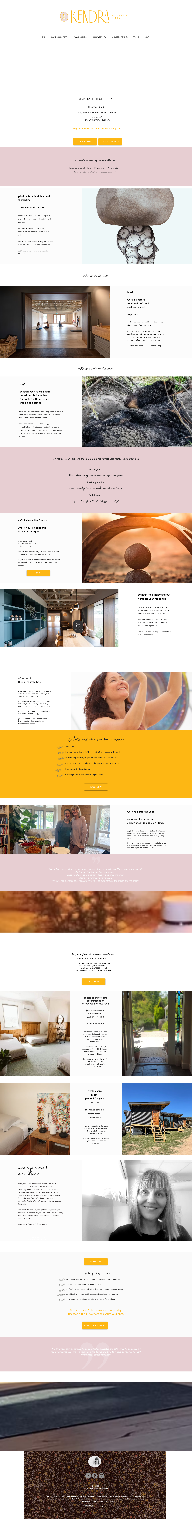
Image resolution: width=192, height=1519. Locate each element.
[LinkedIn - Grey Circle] (88, 1476)
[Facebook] (95, 1476)
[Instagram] (101, 1476)
